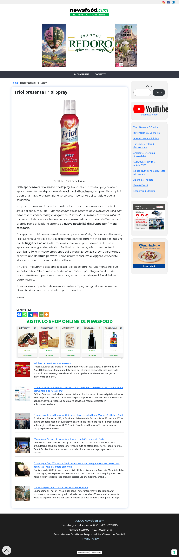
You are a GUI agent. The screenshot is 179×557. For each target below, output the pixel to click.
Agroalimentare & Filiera (146, 138)
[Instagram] (35, 314)
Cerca (149, 86)
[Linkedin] (30, 314)
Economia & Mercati (144, 190)
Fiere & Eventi (140, 185)
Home (14, 82)
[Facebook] (19, 314)
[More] (46, 314)
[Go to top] (6, 550)
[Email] (41, 314)
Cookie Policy (96, 553)
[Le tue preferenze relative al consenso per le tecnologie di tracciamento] (174, 552)
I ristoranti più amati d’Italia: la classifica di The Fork (61, 487)
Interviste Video (149, 114)
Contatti (100, 74)
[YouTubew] (150, 108)
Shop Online (81, 74)
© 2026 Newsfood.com (89, 520)
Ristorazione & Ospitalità (146, 132)
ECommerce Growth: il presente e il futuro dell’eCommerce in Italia (69, 439)
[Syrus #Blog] (89, 12)
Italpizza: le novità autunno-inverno (52, 363)
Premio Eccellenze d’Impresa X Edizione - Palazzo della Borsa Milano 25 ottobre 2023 (78, 415)
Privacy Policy (89, 538)
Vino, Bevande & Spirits (145, 127)
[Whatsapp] (24, 314)
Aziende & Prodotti (143, 179)
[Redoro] (89, 44)
